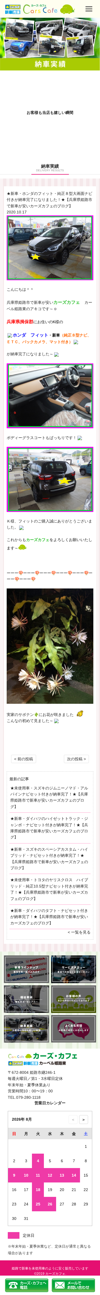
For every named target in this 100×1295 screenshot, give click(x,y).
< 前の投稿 (23, 759)
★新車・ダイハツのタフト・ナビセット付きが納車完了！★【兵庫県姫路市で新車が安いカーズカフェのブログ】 (49, 916)
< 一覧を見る (79, 932)
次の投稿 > (76, 759)
